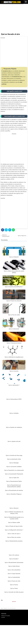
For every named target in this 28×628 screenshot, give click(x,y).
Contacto (3, 617)
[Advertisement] (14, 18)
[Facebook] (2, 229)
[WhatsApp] (13, 229)
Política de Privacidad (5, 615)
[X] (9, 229)
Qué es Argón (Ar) (22, 235)
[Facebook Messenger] (6, 229)
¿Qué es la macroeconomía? (5, 235)
